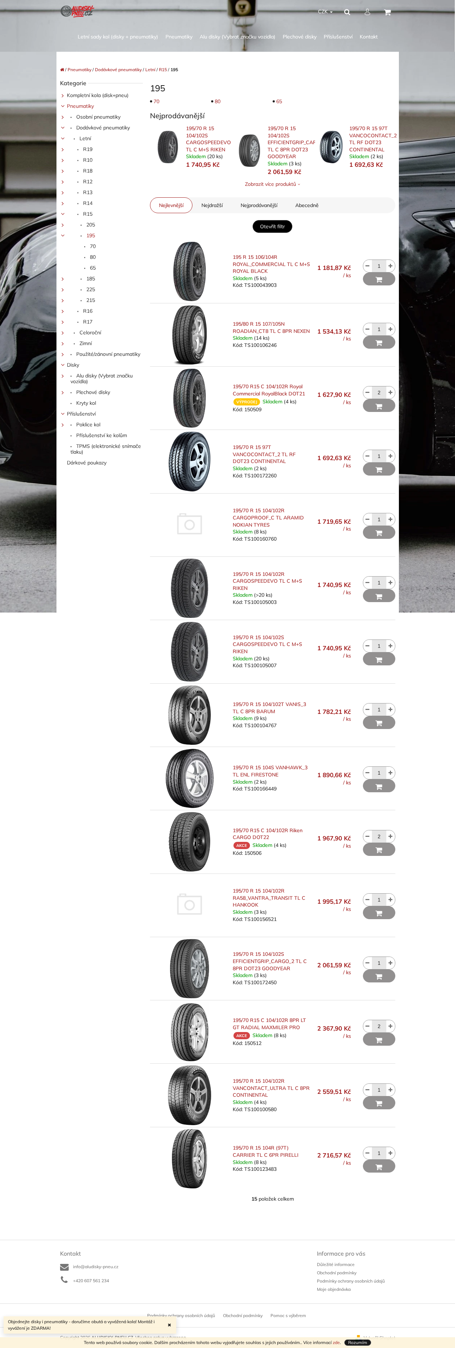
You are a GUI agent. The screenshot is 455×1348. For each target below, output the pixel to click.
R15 (87, 214)
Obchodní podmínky (336, 1272)
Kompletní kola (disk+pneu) (97, 95)
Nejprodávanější (259, 205)
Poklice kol (87, 424)
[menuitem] (118, 37)
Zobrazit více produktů (270, 184)
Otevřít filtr (272, 226)
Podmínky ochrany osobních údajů (351, 1281)
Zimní (85, 343)
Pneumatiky (80, 106)
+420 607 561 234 (91, 1280)
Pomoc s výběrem (288, 1315)
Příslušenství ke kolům (101, 435)
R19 (87, 149)
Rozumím (357, 1342)
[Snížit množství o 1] (367, 266)
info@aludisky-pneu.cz (95, 1266)
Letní (84, 138)
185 (90, 278)
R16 (87, 311)
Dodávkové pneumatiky (102, 127)
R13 (87, 192)
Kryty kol (85, 403)
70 (92, 246)
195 (90, 235)
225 (90, 289)
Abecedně (307, 205)
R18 (87, 171)
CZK (323, 11)
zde (336, 1342)
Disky (73, 365)
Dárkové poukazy (86, 462)
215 (90, 300)
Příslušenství (81, 414)
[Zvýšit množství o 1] (390, 266)
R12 (87, 181)
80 (92, 257)
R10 (87, 160)
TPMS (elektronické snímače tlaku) (105, 449)
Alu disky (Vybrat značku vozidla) (101, 378)
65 (92, 268)
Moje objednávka (334, 1289)
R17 (87, 321)
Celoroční (89, 332)
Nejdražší (212, 205)
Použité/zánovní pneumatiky (107, 354)
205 (90, 224)
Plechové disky (92, 392)
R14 (87, 203)
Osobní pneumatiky (97, 117)
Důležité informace (336, 1264)
